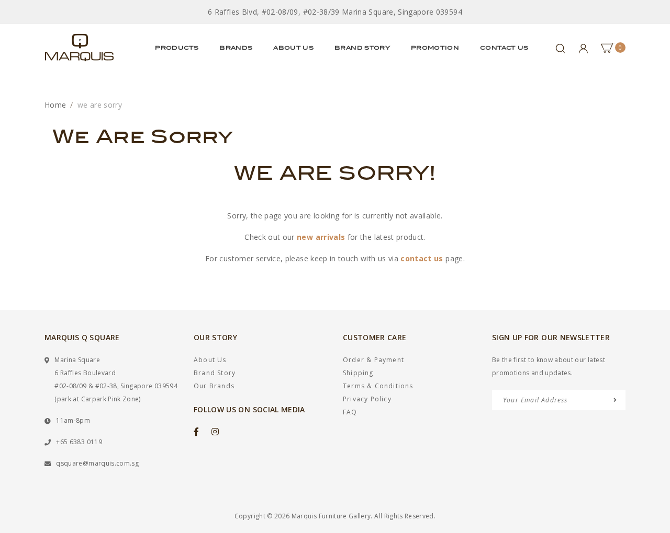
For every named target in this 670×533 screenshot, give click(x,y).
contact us (421, 258)
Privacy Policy (367, 399)
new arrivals (321, 237)
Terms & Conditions (378, 385)
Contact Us (504, 47)
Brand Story (362, 47)
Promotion (435, 47)
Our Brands (214, 385)
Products (176, 47)
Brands (235, 47)
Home (55, 105)
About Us (293, 47)
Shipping (358, 372)
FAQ (350, 412)
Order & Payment (373, 359)
